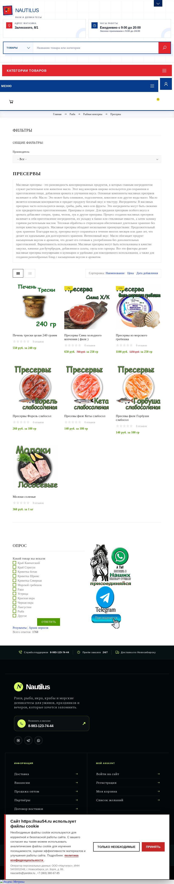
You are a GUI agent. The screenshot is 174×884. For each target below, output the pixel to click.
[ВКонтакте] (18, 740)
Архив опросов (38, 627)
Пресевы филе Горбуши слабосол (132, 418)
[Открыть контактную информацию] (158, 3)
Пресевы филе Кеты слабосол (84, 416)
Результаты (20, 627)
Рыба (21, 611)
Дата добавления (147, 273)
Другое (22, 616)
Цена (130, 273)
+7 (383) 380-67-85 (48, 873)
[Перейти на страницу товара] (35, 306)
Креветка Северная (30, 580)
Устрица (23, 593)
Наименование (115, 273)
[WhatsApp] (38, 740)
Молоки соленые (24, 496)
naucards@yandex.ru (23, 873)
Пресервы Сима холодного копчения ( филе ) (83, 337)
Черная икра (25, 602)
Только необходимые (116, 847)
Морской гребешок (30, 585)
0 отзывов (38, 341)
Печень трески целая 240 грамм (35, 335)
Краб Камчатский (29, 563)
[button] (87, 70)
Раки (21, 589)
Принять (153, 847)
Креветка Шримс (28, 576)
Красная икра (26, 598)
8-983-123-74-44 (59, 652)
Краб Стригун (26, 567)
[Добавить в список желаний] (49, 324)
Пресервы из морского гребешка (131, 337)
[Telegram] (28, 740)
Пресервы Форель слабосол (32, 416)
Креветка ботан (27, 571)
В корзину (28, 324)
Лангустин (24, 607)
